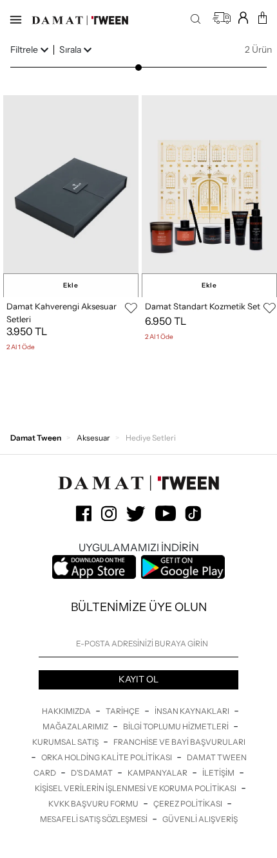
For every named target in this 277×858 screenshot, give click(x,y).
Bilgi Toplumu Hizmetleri (176, 726)
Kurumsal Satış (66, 742)
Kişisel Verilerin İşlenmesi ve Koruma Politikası (136, 788)
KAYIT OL (138, 679)
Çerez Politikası (188, 803)
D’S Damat (92, 773)
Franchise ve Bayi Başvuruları (179, 742)
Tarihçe (123, 711)
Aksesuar (93, 438)
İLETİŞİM (219, 773)
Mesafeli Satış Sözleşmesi (94, 819)
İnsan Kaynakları (193, 711)
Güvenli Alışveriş (200, 819)
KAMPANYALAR (158, 773)
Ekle (70, 285)
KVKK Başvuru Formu (94, 803)
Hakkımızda (67, 711)
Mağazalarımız (76, 726)
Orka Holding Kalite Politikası (107, 757)
